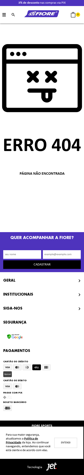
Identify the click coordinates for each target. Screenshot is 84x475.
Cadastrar (42, 264)
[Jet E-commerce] (50, 467)
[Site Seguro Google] (14, 335)
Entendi (65, 442)
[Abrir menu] (4, 15)
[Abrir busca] (13, 15)
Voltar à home (42, 188)
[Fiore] (42, 15)
